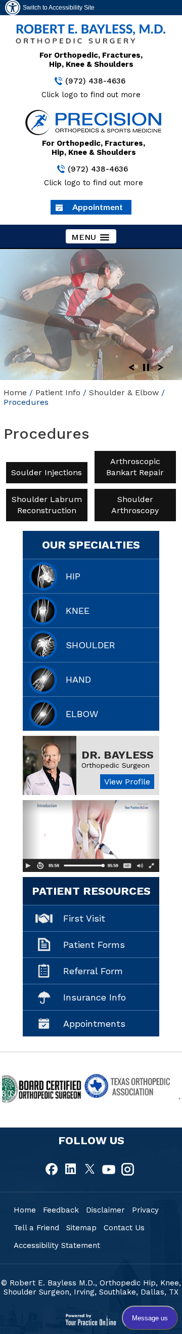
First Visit (84, 918)
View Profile (127, 781)
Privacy (145, 1210)
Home (15, 392)
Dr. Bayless (117, 754)
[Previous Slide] (131, 366)
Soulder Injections (47, 472)
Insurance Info (94, 997)
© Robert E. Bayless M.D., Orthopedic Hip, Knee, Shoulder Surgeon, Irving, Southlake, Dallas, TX (91, 1287)
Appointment (97, 207)
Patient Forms (94, 944)
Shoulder (90, 645)
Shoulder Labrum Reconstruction (47, 504)
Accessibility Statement (57, 1245)
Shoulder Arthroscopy (135, 504)
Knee (77, 610)
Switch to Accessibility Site (59, 7)
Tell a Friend (36, 1227)
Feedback (61, 1210)
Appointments (94, 1023)
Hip (73, 576)
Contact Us (124, 1227)
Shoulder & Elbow (124, 392)
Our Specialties (91, 544)
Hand (78, 679)
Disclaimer (105, 1210)
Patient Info (57, 392)
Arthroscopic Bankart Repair (135, 466)
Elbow (82, 713)
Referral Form (93, 971)
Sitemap (81, 1227)
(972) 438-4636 (95, 81)
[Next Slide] (161, 366)
